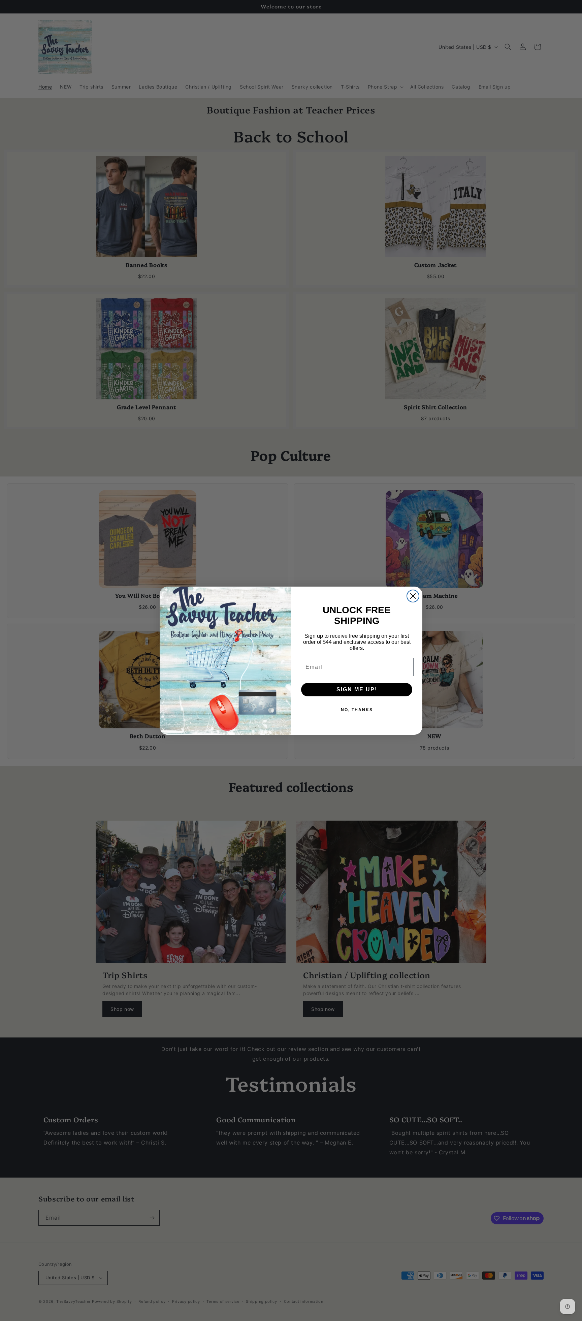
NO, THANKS (357, 709)
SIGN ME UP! (356, 689)
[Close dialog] (413, 596)
